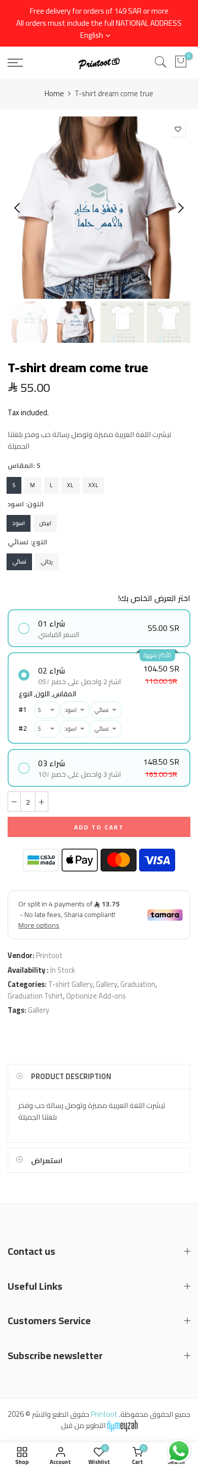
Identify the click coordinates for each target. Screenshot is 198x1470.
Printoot (49, 955)
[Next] (180, 207)
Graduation (137, 984)
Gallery (106, 984)
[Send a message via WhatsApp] (179, 1451)
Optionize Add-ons (96, 996)
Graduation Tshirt (35, 996)
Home (54, 94)
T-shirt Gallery (70, 984)
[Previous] (18, 207)
